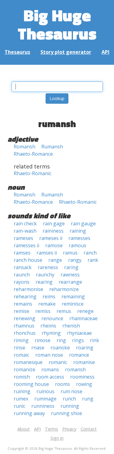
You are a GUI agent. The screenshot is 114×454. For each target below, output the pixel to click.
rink (94, 340)
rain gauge (83, 223)
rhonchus (25, 333)
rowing (84, 384)
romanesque (28, 362)
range (55, 260)
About (23, 429)
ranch (90, 252)
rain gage (54, 223)
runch (69, 398)
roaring (84, 347)
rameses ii (50, 238)
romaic (21, 355)
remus (64, 311)
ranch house (28, 260)
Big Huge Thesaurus (57, 24)
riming (21, 340)
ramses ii (46, 252)
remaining (73, 296)
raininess (53, 230)
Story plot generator (65, 52)
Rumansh (52, 146)
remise (21, 311)
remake (47, 303)
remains (23, 303)
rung (87, 398)
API (105, 52)
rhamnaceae (83, 318)
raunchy (45, 274)
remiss (42, 311)
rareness (48, 267)
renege (85, 311)
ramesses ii (26, 245)
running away (29, 413)
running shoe (66, 413)
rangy (74, 260)
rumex (21, 398)
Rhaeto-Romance (33, 154)
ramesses (79, 238)
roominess (82, 376)
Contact (89, 429)
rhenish (71, 325)
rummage (45, 398)
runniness (42, 406)
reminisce (73, 303)
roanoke (60, 347)
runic (19, 406)
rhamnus (24, 325)
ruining (22, 391)
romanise (84, 362)
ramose (54, 245)
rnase (37, 347)
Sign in (57, 438)
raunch (22, 274)
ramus (70, 252)
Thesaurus (17, 52)
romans (50, 369)
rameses (23, 238)
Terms (51, 429)
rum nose (71, 391)
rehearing (25, 296)
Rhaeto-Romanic (32, 173)
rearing (44, 282)
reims (49, 296)
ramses (22, 252)
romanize (24, 369)
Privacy (69, 429)
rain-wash (25, 230)
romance (79, 355)
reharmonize (64, 289)
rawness (70, 274)
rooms (62, 384)
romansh (75, 369)
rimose (42, 340)
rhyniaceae (79, 333)
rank (93, 260)
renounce (52, 318)
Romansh (24, 146)
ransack (23, 267)
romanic (58, 362)
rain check (25, 223)
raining (78, 230)
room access (50, 376)
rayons (21, 282)
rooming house (31, 384)
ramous (77, 245)
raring (71, 267)
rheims (48, 325)
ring (61, 340)
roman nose (49, 355)
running (69, 406)
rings (78, 340)
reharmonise (28, 289)
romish (22, 376)
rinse (19, 347)
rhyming (51, 333)
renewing (24, 318)
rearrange (70, 282)
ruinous (45, 391)
